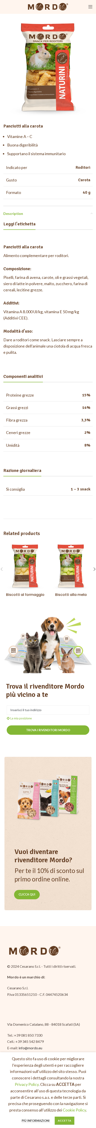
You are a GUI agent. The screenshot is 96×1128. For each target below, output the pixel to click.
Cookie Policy (74, 1109)
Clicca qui (27, 894)
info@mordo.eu (30, 1048)
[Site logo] (48, 6)
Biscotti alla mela (71, 594)
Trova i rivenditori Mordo (48, 730)
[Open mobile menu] (90, 6)
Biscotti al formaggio (25, 594)
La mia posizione (21, 718)
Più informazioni (36, 1120)
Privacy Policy (27, 1084)
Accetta (64, 1120)
